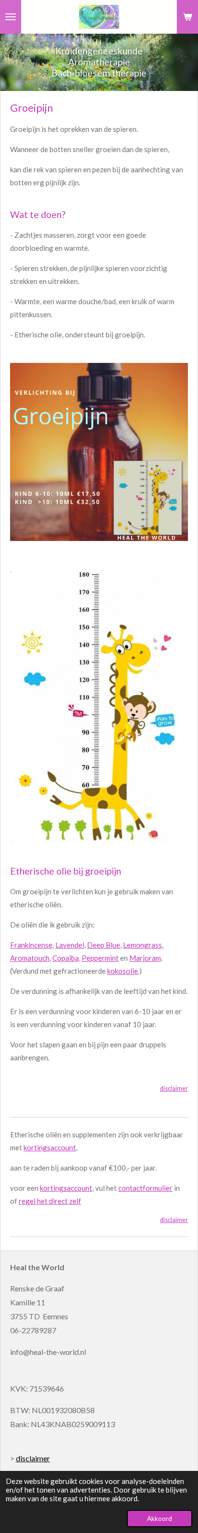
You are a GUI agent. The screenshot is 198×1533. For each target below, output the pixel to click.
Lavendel (69, 944)
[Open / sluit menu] (10, 17)
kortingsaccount (50, 1147)
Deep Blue (103, 944)
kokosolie (122, 970)
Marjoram (145, 957)
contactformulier (145, 1188)
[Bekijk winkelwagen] (187, 17)
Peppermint (100, 957)
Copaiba (65, 957)
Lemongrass (142, 944)
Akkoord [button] (159, 1518)
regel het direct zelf (50, 1201)
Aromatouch (30, 957)
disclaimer (174, 1088)
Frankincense (31, 944)
